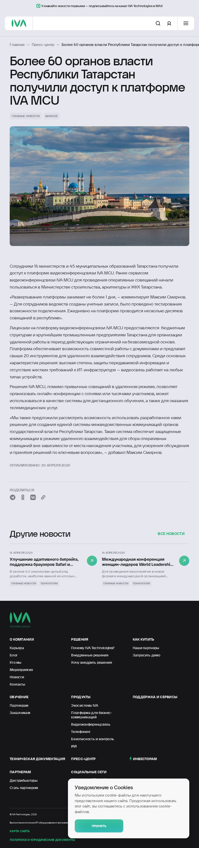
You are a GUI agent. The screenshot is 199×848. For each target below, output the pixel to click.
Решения (79, 639)
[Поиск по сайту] (158, 23)
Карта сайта (20, 831)
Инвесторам (145, 759)
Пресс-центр (83, 759)
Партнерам (20, 772)
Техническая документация (37, 759)
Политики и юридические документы (42, 840)
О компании (22, 639)
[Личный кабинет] (169, 23)
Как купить (143, 639)
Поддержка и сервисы (155, 697)
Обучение (19, 697)
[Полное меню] (186, 23)
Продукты (81, 697)
